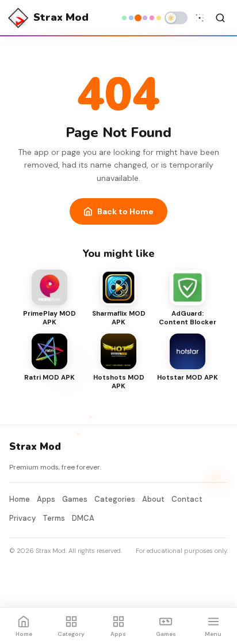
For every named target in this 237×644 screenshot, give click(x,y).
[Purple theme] (145, 18)
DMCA (83, 518)
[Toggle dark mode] (176, 18)
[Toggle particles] (199, 17)
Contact (186, 499)
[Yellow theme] (158, 18)
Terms (54, 518)
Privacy (22, 518)
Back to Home (125, 211)
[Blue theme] (131, 18)
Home (19, 499)
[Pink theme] (152, 18)
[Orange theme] (138, 17)
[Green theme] (124, 18)
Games (74, 499)
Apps (46, 499)
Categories (114, 499)
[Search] (220, 17)
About (153, 499)
